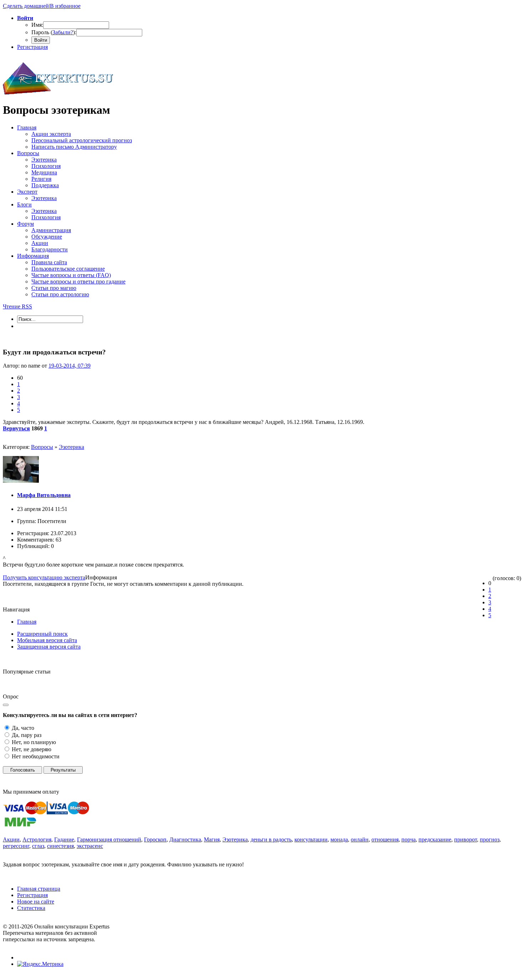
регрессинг (16, 846)
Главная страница (38, 889)
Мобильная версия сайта (47, 640)
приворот (465, 839)
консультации (311, 839)
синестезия (60, 846)
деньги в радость (271, 839)
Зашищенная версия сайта (49, 647)
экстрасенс (90, 846)
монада (339, 839)
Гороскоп (155, 839)
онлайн (360, 839)
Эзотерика (71, 447)
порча (408, 839)
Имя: (37, 25)
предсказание (434, 839)
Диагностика (185, 839)
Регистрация (32, 47)
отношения (385, 839)
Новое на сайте (35, 901)
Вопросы (42, 447)
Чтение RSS (17, 306)
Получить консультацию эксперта (44, 577)
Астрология (36, 839)
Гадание (64, 839)
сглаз (38, 846)
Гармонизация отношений (109, 839)
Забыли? (62, 32)
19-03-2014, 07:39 (69, 366)
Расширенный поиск (42, 634)
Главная (26, 622)
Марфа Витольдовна (44, 495)
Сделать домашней (26, 6)
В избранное (65, 6)
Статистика (31, 908)
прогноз (489, 839)
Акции (11, 839)
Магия (212, 839)
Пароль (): (53, 32)
